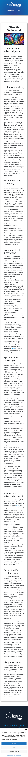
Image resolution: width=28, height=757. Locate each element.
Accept (14, 743)
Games (21, 507)
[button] (26, 729)
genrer (13, 348)
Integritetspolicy (17, 755)
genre (18, 689)
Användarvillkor (10, 755)
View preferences (14, 751)
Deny (14, 747)
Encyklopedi (10, 10)
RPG (10, 507)
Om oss (19, 10)
